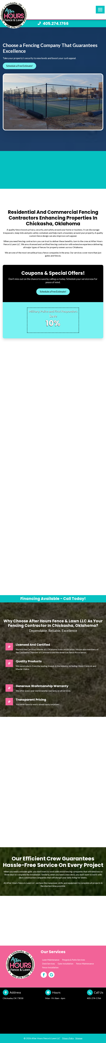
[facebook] (44, 975)
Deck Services (48, 963)
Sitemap (78, 1038)
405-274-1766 (94, 998)
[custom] (51, 975)
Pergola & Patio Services (73, 960)
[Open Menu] (100, 9)
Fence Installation (50, 967)
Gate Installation (65, 963)
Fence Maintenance (85, 963)
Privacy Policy (68, 1038)
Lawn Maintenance (50, 960)
